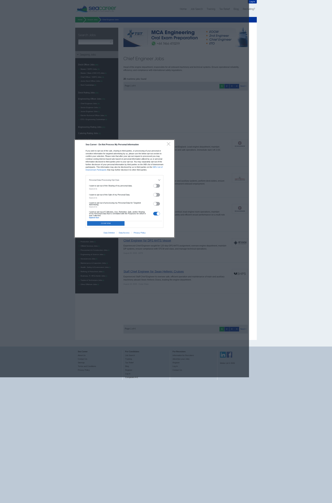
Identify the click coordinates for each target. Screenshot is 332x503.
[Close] (169, 144)
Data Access (124, 233)
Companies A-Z (131, 377)
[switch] (156, 186)
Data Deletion (109, 233)
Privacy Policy (140, 233)
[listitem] (124, 180)
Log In (252, 2)
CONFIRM (106, 223)
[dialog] (124, 189)
